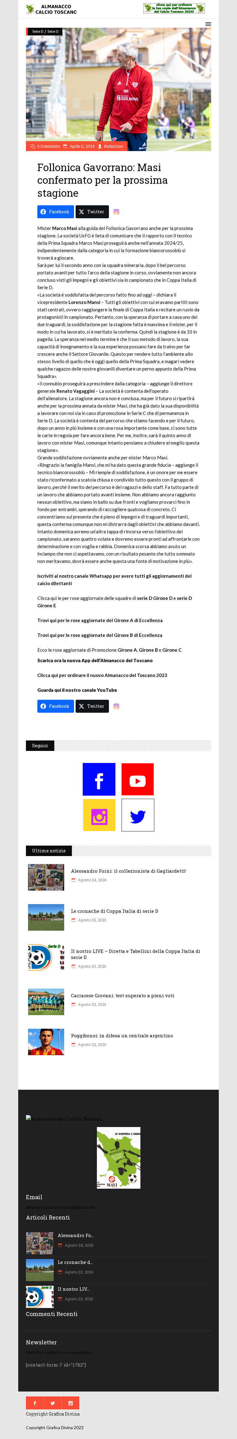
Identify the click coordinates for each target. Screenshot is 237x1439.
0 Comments (48, 146)
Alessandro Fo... (76, 1235)
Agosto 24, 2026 (91, 879)
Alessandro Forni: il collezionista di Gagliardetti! (128, 871)
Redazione (113, 146)
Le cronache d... (75, 1262)
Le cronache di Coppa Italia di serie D (114, 911)
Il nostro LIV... (73, 1289)
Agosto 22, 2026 (91, 1044)
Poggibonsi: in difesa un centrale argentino (122, 1035)
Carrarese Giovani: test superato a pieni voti (122, 995)
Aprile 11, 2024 (82, 146)
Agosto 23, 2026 (91, 919)
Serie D (37, 31)
